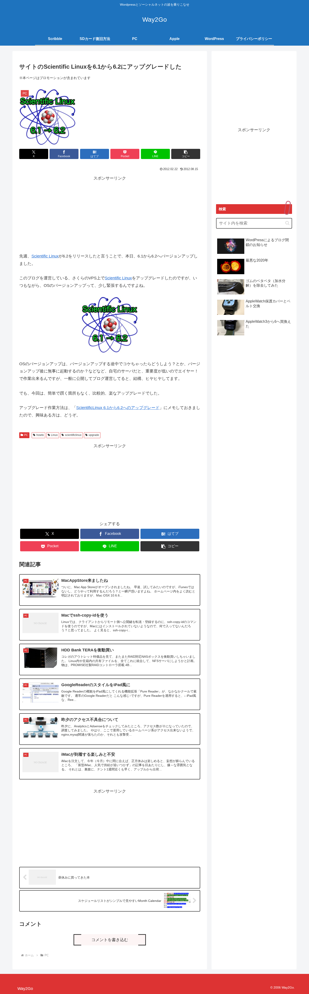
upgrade (94, 435)
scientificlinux (73, 435)
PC (26, 435)
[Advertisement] (109, 213)
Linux (54, 435)
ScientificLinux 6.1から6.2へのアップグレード (117, 407)
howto (40, 435)
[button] (185, 154)
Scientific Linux (45, 256)
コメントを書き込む (109, 940)
